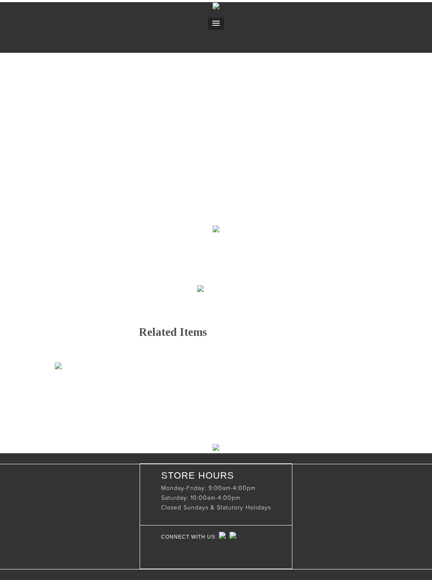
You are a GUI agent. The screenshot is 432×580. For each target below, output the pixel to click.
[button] (216, 24)
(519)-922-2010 (182, 391)
